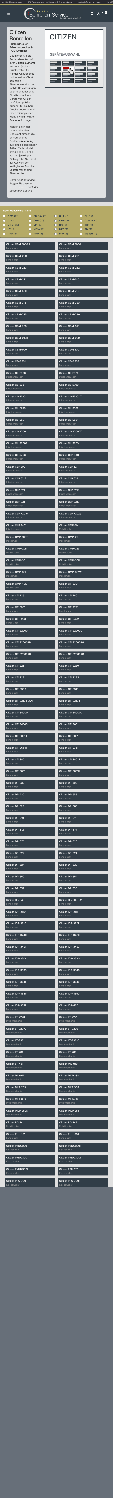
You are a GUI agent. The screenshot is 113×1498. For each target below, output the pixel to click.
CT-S (13, 224)
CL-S (89, 216)
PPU (63, 233)
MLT (63, 229)
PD (88, 229)
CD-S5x (40, 216)
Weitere (91, 233)
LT (11, 229)
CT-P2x (91, 220)
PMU (38, 233)
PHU (12, 233)
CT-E (64, 220)
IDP (89, 224)
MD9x (39, 229)
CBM (13, 216)
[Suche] (92, 13)
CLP (13, 220)
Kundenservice (18, 187)
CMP (39, 220)
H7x (63, 224)
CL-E (64, 216)
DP (38, 224)
